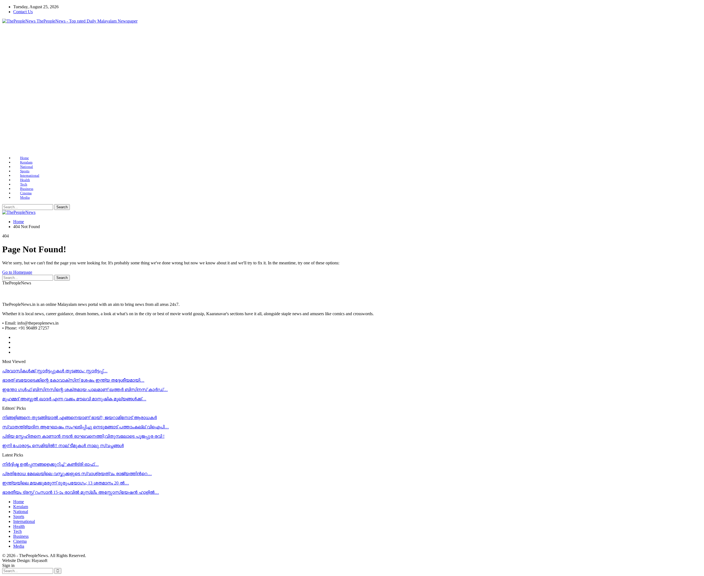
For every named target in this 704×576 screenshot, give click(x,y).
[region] (352, 89)
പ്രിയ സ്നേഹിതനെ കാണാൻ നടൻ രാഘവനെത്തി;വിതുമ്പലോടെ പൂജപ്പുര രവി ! (83, 436)
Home (24, 158)
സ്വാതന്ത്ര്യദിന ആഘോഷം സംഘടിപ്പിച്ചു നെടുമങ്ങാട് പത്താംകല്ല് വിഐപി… (85, 427)
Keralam (26, 162)
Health (25, 180)
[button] (10, 89)
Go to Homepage (17, 272)
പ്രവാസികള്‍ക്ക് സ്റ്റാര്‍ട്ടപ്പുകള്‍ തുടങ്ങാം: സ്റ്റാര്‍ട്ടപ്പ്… (55, 371)
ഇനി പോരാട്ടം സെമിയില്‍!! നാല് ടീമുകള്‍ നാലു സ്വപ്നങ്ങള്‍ (63, 445)
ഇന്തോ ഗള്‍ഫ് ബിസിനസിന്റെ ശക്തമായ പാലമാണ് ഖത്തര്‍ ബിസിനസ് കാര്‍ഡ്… (85, 389)
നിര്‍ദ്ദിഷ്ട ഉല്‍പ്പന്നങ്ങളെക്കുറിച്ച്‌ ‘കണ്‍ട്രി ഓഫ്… (50, 464)
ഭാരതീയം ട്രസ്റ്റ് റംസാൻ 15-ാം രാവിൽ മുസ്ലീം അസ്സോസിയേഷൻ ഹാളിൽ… (80, 492)
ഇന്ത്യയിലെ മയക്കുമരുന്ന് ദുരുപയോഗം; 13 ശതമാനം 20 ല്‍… (65, 483)
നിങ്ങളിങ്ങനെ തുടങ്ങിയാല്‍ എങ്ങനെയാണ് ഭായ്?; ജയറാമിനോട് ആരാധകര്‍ (79, 417)
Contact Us (23, 11)
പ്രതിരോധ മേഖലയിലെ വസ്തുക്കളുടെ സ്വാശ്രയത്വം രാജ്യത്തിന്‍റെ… (77, 473)
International (29, 175)
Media (25, 197)
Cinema (26, 193)
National (26, 167)
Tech (23, 184)
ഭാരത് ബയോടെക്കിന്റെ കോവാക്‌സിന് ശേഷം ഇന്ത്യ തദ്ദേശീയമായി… (73, 380)
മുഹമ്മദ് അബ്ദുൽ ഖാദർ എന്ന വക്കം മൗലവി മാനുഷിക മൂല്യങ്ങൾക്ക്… (74, 399)
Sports (24, 171)
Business (26, 189)
